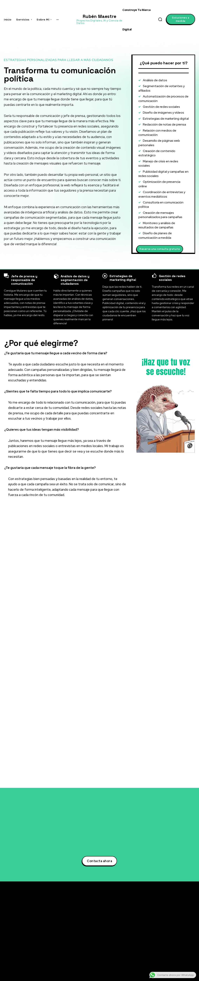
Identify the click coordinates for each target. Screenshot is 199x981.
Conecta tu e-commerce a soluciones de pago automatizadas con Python (128, 949)
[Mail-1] (164, 964)
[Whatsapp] (164, 957)
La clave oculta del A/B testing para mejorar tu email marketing (131, 924)
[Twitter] (164, 913)
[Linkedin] (164, 920)
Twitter (173, 913)
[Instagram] (164, 935)
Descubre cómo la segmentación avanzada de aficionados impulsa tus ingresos (132, 911)
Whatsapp (175, 956)
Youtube (174, 942)
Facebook (175, 927)
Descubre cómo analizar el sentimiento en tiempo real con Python (131, 935)
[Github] (164, 949)
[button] (160, 19)
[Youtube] (164, 942)
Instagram (175, 935)
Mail (171, 963)
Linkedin (174, 920)
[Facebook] (164, 928)
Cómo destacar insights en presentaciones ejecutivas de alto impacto (133, 963)
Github (173, 949)
